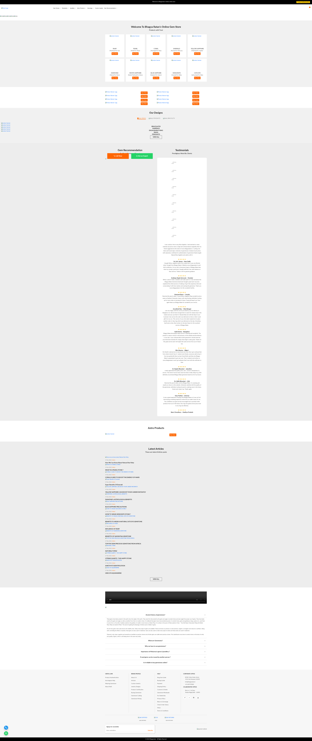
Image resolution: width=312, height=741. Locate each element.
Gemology (90, 8)
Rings (144, 118)
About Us (134, 677)
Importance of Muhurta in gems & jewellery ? (155, 651)
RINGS (156, 132)
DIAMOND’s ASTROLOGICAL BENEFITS (118, 499)
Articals (133, 680)
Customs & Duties (162, 689)
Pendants (156, 118)
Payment (159, 683)
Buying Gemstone (136, 692)
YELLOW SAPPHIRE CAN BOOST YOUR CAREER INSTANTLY (125, 492)
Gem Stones (56, 8)
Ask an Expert (143, 156)
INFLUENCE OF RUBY (112, 529)
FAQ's (159, 707)
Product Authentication (112, 677)
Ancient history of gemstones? (155, 615)
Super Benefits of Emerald (114, 485)
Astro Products (81, 8)
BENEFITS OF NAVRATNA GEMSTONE (118, 536)
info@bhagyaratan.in (190, 681)
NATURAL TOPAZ (111, 551)
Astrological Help (110, 680)
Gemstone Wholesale (163, 692)
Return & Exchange (162, 701)
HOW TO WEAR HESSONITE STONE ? (118, 514)
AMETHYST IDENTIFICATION (115, 566)
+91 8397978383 (189, 684)
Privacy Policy (161, 698)
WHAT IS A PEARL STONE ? (114, 470)
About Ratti (108, 686)
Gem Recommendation (110, 8)
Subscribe (150, 730)
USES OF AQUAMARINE (113, 573)
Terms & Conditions (162, 710)
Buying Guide (161, 680)
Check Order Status (163, 704)
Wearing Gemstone (110, 683)
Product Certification (137, 689)
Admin (113, 460)
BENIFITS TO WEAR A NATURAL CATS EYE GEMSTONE (123, 521)
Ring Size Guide (161, 677)
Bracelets (171, 118)
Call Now (119, 156)
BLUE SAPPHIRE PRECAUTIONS (116, 507)
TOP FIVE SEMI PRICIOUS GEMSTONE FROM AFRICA (123, 544)
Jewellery (72, 8)
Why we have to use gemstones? (155, 646)
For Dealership (161, 695)
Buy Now (114, 53)
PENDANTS (156, 134)
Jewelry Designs (135, 686)
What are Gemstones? (155, 640)
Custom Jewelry (99, 8)
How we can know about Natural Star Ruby (119, 463)
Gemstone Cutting (136, 695)
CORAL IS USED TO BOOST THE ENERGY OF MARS (122, 477)
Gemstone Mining (136, 698)
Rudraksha (65, 8)
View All (156, 137)
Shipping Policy (161, 686)
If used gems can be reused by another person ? (155, 657)
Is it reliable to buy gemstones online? (155, 662)
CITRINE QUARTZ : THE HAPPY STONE (118, 558)
